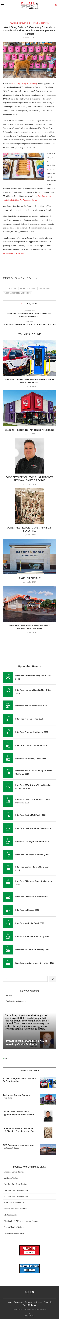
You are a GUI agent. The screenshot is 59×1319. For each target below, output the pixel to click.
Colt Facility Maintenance (15, 1001)
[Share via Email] (35, 304)
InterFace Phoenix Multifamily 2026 (31, 732)
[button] (5, 1030)
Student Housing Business (14, 1227)
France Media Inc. (30, 1305)
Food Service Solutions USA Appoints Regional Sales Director (18, 1113)
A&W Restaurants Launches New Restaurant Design (18, 1146)
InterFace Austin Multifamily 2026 (31, 815)
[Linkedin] (26, 1292)
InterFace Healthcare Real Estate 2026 (33, 828)
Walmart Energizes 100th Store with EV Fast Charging (19, 1079)
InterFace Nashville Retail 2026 (29, 923)
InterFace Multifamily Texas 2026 (30, 758)
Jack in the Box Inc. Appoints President (29, 430)
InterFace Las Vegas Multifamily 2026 (32, 855)
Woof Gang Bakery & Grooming (24, 83)
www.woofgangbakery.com (13, 253)
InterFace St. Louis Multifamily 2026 (32, 950)
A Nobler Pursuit (29, 578)
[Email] (32, 1292)
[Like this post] (24, 304)
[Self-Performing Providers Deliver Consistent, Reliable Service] (29, 1031)
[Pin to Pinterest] (32, 304)
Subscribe (28, 1302)
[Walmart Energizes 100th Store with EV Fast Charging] (29, 358)
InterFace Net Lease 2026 (27, 910)
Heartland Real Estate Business (16, 1184)
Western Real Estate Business (15, 1209)
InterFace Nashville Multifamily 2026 (32, 936)
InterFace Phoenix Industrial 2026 (31, 745)
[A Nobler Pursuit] (29, 556)
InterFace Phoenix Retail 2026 (29, 719)
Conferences (18, 1302)
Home (9, 1302)
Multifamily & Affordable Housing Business (21, 1221)
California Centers (11, 1178)
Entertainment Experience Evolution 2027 (34, 963)
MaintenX (10, 996)
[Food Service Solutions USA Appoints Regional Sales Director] (29, 456)
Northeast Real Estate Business (16, 1190)
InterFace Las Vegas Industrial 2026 (32, 841)
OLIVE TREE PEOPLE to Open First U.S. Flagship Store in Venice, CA (19, 1129)
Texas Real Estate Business (14, 1203)
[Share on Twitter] (30, 304)
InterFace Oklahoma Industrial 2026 (32, 897)
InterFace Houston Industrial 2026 (31, 705)
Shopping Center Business (14, 1172)
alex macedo (10, 288)
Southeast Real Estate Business (16, 1196)
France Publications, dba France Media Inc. (32, 1309)
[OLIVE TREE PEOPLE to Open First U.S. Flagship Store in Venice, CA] (29, 506)
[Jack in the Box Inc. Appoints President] (29, 408)
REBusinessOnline (11, 1215)
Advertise (38, 1302)
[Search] (56, 5)
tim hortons (44, 288)
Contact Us (48, 1302)
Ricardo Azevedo (27, 288)
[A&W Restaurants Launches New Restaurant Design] (29, 604)
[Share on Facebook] (27, 304)
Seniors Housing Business (14, 1233)
